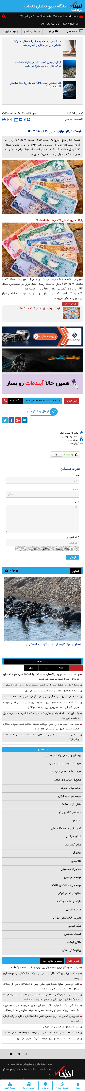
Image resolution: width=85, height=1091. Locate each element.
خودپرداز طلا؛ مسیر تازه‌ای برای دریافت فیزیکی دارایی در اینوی (47, 1039)
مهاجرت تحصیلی (71, 869)
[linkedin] (24, 420)
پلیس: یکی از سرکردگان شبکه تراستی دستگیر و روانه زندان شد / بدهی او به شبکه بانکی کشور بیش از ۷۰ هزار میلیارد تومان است (41, 997)
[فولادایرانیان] (42, 337)
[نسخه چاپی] (4, 119)
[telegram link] (19, 1054)
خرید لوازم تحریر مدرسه (66, 771)
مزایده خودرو (73, 909)
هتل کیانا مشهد (71, 804)
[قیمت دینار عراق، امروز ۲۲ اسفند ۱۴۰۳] (71, 313)
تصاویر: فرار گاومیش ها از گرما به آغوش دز (53, 644)
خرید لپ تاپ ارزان (69, 796)
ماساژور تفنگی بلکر (70, 812)
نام (77, 475)
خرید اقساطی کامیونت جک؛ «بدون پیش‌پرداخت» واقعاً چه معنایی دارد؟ (42, 1033)
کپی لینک (71, 401)
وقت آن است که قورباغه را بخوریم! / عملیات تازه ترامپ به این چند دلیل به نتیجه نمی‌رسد (41, 715)
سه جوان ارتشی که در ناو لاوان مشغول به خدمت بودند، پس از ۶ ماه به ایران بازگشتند (41, 737)
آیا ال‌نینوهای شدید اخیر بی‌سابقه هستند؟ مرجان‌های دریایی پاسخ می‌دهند (38, 64)
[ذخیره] (16, 119)
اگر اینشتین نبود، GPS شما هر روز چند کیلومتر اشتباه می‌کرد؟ (35, 84)
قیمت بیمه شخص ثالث (66, 885)
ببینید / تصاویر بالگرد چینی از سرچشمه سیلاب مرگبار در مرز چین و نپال (42, 685)
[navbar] (81, 16)
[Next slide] (6, 570)
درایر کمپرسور (73, 844)
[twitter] (5, 420)
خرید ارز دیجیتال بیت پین (65, 763)
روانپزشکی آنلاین (70, 950)
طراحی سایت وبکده (69, 901)
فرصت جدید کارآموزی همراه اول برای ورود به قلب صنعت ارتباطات (45, 967)
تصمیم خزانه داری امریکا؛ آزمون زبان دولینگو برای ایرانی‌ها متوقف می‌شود (41, 697)
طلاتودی (76, 861)
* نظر (76, 503)
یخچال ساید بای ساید (67, 779)
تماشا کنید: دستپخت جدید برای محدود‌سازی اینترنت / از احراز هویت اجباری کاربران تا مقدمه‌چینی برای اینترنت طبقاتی (41, 705)
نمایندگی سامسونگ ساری (65, 828)
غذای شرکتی (73, 836)
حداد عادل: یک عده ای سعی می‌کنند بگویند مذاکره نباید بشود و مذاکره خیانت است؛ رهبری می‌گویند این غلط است (41, 726)
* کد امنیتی (73, 537)
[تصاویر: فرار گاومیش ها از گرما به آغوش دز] (42, 609)
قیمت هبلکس (72, 877)
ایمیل (76, 489)
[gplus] (18, 420)
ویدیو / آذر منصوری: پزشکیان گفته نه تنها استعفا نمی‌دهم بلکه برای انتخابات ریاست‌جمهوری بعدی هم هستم (41, 676)
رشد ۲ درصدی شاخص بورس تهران (61, 1027)
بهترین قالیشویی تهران (67, 917)
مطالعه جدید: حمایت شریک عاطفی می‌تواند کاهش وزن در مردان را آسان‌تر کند (36, 43)
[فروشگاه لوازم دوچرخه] (42, 360)
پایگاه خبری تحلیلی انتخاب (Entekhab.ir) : (58, 220)
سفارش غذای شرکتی (69, 893)
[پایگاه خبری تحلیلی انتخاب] (76, 6)
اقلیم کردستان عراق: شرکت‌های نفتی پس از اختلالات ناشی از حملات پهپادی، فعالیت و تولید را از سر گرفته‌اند (41, 986)
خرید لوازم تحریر (71, 787)
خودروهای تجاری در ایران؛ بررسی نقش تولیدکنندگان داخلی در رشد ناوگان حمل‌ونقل (41, 1018)
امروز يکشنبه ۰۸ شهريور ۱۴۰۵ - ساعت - (57, 16)
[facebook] (11, 420)
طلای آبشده (74, 942)
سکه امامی (74, 925)
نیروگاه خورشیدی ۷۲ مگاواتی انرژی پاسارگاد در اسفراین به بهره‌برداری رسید (41, 975)
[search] (4, 16)
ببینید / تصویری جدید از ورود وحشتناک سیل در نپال (52, 691)
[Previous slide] (17, 570)
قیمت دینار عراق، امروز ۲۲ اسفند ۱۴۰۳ (40, 308)
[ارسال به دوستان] (9, 119)
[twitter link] (11, 1054)
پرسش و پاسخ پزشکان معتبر (63, 755)
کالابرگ (76, 852)
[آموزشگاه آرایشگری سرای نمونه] (42, 383)
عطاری (77, 820)
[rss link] (26, 1054)
